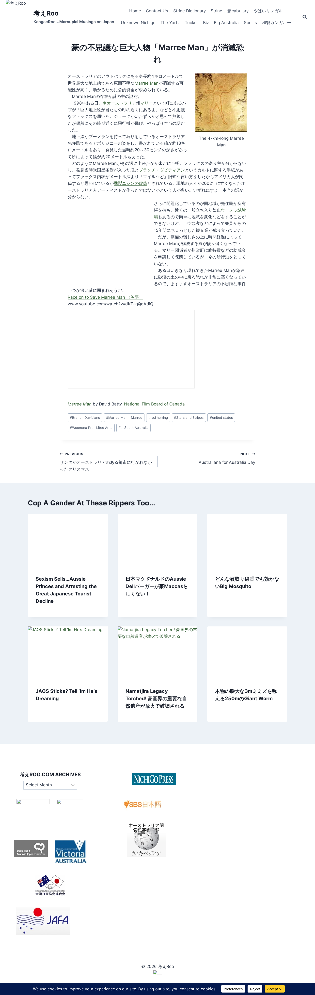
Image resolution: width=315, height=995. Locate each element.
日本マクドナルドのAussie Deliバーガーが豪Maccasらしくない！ (157, 586)
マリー (146, 103)
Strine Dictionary (189, 10)
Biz (206, 22)
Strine (216, 10)
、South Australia (133, 428)
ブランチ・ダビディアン (162, 170)
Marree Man (146, 83)
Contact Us (157, 10)
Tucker (191, 22)
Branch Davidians (85, 418)
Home (135, 10)
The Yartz (170, 22)
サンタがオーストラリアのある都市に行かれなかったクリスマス (106, 462)
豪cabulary (238, 10)
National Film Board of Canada (154, 404)
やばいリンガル (268, 10)
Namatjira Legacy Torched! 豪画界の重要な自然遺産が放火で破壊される (156, 698)
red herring (158, 418)
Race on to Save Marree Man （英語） (105, 297)
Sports (250, 22)
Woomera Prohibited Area (91, 428)
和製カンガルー (276, 22)
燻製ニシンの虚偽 (130, 183)
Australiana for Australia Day (227, 458)
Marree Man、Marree (124, 418)
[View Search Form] (304, 17)
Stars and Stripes (189, 418)
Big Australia (226, 22)
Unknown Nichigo (138, 22)
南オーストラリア (119, 103)
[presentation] (68, 540)
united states (221, 418)
